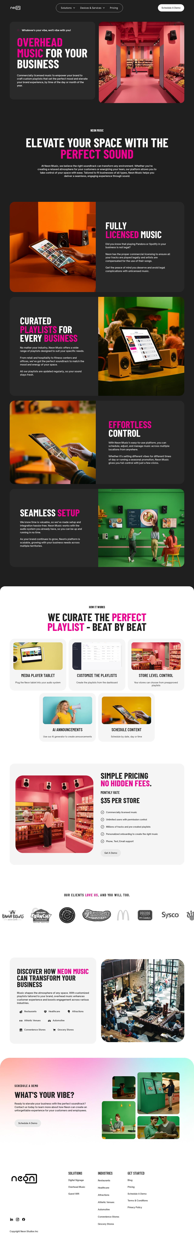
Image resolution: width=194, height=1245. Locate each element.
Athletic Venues (106, 1202)
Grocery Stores (106, 1224)
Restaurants (104, 1180)
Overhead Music (76, 1187)
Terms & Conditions (138, 1200)
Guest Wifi (73, 1193)
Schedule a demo (27, 1123)
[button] (68, 8)
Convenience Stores (108, 1216)
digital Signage (76, 1180)
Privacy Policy (135, 1207)
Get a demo (110, 853)
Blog (130, 1180)
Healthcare (103, 1187)
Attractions (103, 1195)
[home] (15, 8)
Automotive (104, 1209)
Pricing (114, 8)
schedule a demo (171, 7)
